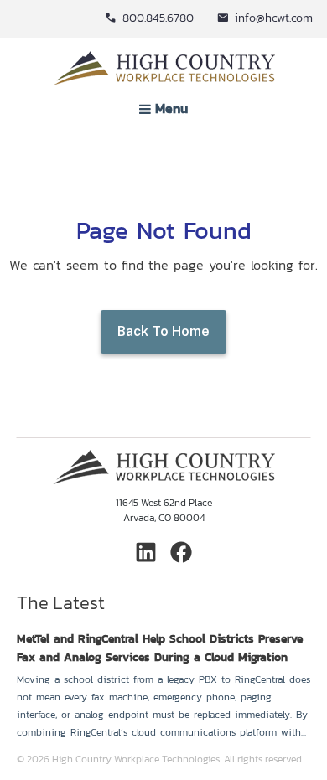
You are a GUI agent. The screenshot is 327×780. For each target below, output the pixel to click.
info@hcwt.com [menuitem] (274, 17)
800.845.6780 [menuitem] (158, 17)
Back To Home (163, 331)
